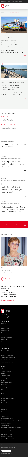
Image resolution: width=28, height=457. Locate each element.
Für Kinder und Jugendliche (7, 398)
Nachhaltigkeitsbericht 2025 (7, 439)
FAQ (2, 389)
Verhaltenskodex (5, 425)
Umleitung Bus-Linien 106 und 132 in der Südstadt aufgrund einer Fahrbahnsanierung (13, 209)
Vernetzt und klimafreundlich (8, 353)
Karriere (3, 366)
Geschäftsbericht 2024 (6, 436)
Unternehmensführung (6, 337)
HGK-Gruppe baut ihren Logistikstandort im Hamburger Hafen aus (13, 164)
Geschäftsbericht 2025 (6, 434)
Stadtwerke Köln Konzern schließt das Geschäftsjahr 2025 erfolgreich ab (10, 87)
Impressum (4, 445)
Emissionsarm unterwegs (7, 355)
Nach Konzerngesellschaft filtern (8, 124)
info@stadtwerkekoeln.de (8, 296)
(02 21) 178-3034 (10, 292)
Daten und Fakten (5, 332)
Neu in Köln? (4, 405)
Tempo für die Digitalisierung (8, 357)
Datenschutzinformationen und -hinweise (11, 427)
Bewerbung (4, 387)
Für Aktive (3, 396)
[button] (25, 6)
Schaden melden (5, 416)
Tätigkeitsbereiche (5, 375)
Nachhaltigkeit (4, 339)
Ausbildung (4, 378)
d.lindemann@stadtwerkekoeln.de (11, 273)
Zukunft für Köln (5, 348)
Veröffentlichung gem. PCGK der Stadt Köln (11, 421)
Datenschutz (12, 445)
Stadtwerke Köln (5, 321)
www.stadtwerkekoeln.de (8, 294)
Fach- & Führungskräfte (6, 382)
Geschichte (3, 341)
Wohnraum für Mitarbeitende (8, 362)
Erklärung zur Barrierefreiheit (8, 447)
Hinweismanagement (6, 423)
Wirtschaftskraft (5, 330)
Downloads (3, 1)
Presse (9, 1)
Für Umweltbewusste (6, 402)
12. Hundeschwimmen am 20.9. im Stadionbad (13, 145)
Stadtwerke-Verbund (6, 326)
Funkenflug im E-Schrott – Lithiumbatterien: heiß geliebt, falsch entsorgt (13, 189)
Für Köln (3, 400)
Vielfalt (3, 335)
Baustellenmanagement (7, 418)
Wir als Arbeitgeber (5, 369)
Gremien (3, 344)
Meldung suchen (5, 116)
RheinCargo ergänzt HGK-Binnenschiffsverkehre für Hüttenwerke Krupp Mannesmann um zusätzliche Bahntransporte (13, 44)
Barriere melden (6, 450)
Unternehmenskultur (6, 371)
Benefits (3, 373)
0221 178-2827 (5, 271)
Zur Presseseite (7, 300)
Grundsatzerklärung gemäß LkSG (9, 430)
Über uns (3, 323)
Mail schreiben (7, 279)
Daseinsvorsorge (5, 328)
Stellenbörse (4, 384)
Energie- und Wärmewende (7, 350)
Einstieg (3, 380)
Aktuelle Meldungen (14, 12)
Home (2, 12)
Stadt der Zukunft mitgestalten (8, 360)
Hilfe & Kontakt (15, 1)
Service (20, 1)
